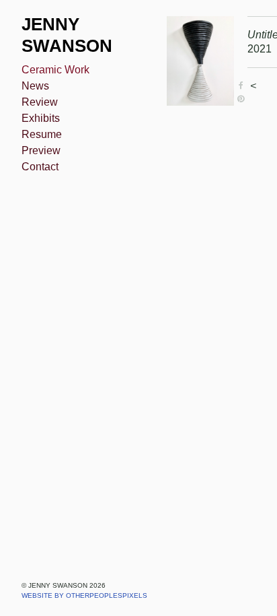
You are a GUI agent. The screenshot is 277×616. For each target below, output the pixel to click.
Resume (42, 134)
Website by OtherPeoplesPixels (84, 595)
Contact (40, 166)
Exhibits (41, 118)
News (35, 86)
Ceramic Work (55, 69)
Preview (41, 150)
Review (40, 102)
